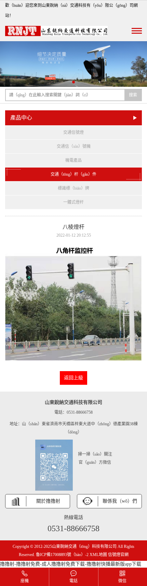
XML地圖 (98, 554)
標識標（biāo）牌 (73, 188)
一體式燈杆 (73, 202)
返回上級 (73, 377)
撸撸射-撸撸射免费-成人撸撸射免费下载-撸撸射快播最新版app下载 (70, 564)
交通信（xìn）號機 (74, 146)
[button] (73, 82)
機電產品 (73, 160)
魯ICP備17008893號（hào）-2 (62, 554)
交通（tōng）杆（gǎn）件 (73, 174)
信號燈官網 (118, 554)
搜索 (133, 95)
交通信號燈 (73, 132)
